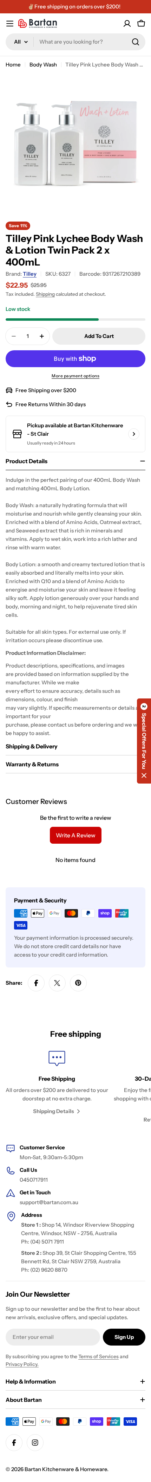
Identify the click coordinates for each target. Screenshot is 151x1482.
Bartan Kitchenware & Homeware (66, 1469)
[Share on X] (57, 983)
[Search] (135, 42)
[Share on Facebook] (36, 983)
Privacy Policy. (22, 1364)
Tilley (30, 273)
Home (13, 64)
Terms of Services (98, 1356)
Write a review (76, 835)
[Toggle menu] (10, 23)
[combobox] (75, 41)
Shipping (45, 294)
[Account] (127, 23)
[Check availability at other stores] (133, 434)
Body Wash (43, 64)
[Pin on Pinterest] (78, 983)
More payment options (75, 375)
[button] (144, 741)
